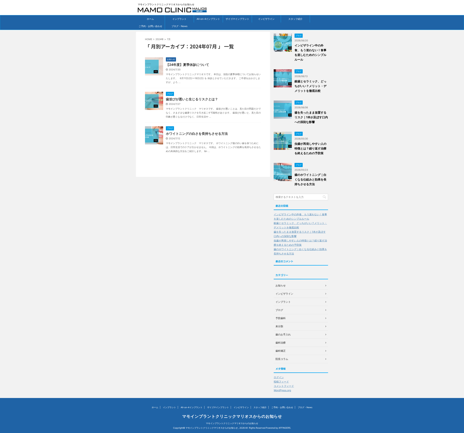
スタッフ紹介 (295, 18)
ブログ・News (179, 26)
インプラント (179, 18)
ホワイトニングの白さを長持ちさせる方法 (197, 134)
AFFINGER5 (284, 427)
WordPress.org (282, 390)
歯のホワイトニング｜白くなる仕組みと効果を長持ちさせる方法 (310, 179)
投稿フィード (281, 381)
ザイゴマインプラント (237, 18)
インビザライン (266, 18)
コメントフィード (284, 385)
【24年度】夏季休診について (187, 65)
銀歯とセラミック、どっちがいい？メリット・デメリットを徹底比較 (310, 86)
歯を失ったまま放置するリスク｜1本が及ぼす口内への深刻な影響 (311, 117)
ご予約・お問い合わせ (150, 26)
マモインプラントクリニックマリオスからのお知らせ (232, 416)
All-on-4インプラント (208, 18)
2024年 (160, 39)
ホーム (150, 18)
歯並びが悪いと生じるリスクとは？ (192, 99)
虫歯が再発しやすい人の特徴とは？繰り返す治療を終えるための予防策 (310, 148)
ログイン (279, 377)
